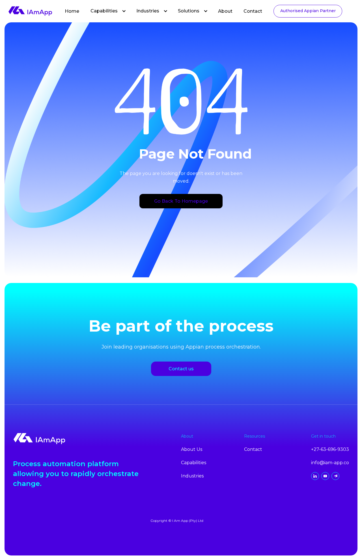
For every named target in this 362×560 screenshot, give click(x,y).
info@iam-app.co (330, 462)
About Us (191, 449)
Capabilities (104, 11)
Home (72, 11)
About (225, 11)
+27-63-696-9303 (330, 449)
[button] (108, 11)
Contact (253, 11)
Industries (147, 11)
